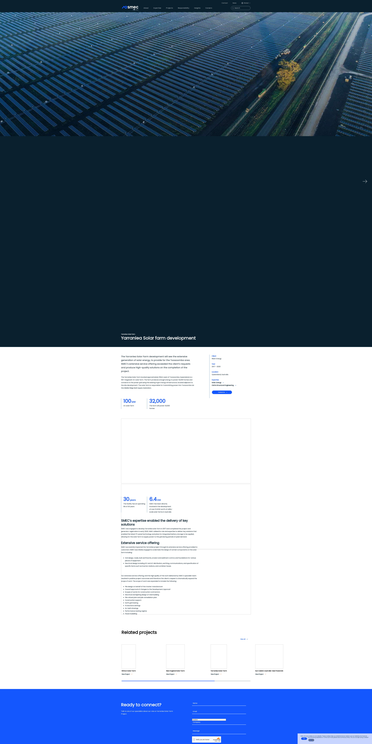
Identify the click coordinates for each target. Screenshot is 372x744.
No (311, 740)
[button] (124, 658)
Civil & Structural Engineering (223, 385)
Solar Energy (216, 382)
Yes (304, 738)
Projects (169, 8)
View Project (126, 674)
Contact (225, 3)
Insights (197, 8)
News (234, 3)
